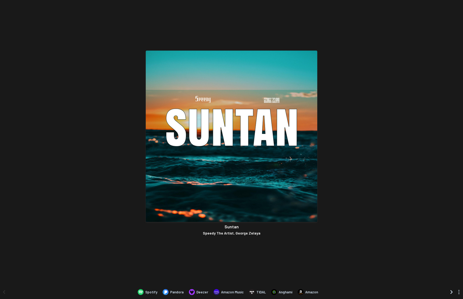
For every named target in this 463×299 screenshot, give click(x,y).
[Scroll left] (4, 292)
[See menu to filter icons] (458, 292)
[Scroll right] (451, 292)
